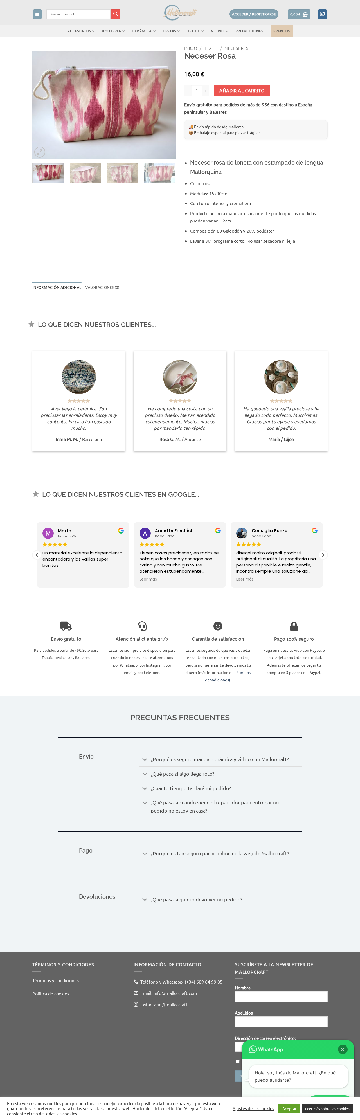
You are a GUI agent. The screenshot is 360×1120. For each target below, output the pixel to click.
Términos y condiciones (55, 980)
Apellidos (244, 1012)
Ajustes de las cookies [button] (253, 1108)
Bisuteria (111, 31)
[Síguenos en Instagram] (322, 14)
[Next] (166, 105)
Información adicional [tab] (56, 287)
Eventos (281, 31)
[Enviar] (115, 14)
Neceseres (236, 48)
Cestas (169, 31)
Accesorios (79, 31)
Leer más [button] (148, 579)
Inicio (190, 48)
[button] (37, 14)
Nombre (243, 987)
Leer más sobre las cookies (327, 1108)
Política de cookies (50, 993)
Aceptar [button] (289, 1108)
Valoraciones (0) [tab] (102, 287)
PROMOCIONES (249, 31)
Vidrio (217, 31)
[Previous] (42, 105)
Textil (193, 31)
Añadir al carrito (241, 90)
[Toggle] (144, 760)
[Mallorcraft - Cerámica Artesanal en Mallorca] (180, 12)
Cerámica (142, 31)
